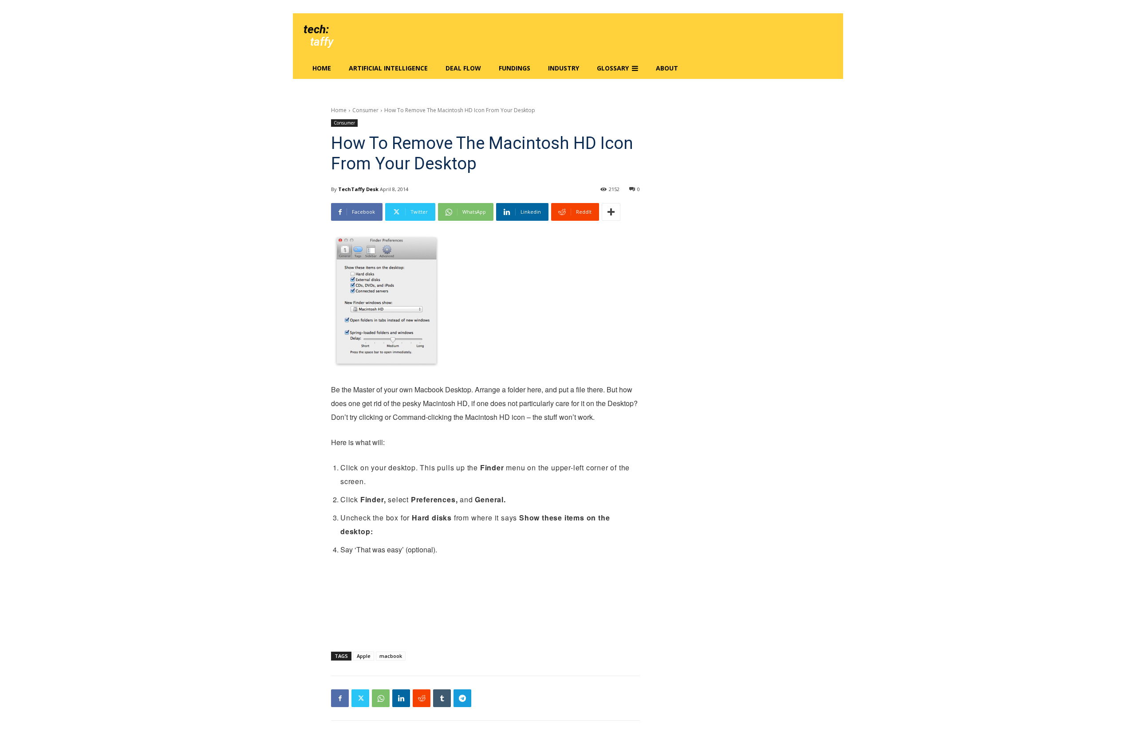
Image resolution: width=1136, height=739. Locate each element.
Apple (364, 656)
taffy (321, 41)
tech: (316, 29)
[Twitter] (360, 698)
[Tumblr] (442, 698)
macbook (390, 656)
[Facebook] (340, 698)
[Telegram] (462, 698)
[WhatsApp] (381, 698)
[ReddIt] (421, 698)
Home (339, 110)
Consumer (365, 110)
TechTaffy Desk (358, 189)
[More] (611, 212)
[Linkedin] (401, 698)
